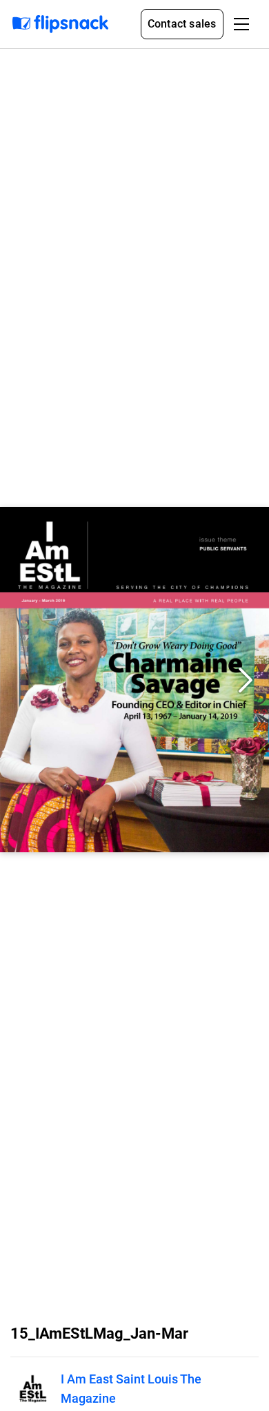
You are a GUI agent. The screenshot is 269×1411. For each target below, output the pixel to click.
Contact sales (182, 23)
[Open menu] (241, 24)
